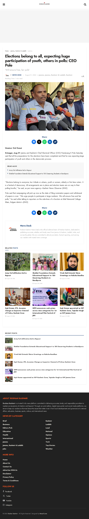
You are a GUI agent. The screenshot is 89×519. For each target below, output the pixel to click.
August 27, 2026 (65, 278)
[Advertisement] (44, 26)
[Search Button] (85, 4)
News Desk (16, 75)
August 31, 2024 (30, 75)
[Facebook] (34, 142)
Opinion (49, 435)
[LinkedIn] (50, 142)
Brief (5, 421)
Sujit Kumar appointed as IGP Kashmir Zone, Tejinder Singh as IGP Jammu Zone (72, 310)
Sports (48, 438)
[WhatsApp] (44, 142)
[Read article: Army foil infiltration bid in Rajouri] (17, 262)
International (8, 438)
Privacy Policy (8, 477)
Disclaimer (7, 473)
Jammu (30, 51)
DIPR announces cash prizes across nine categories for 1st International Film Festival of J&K (45, 312)
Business (6, 424)
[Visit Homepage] (44, 4)
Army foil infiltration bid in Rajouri (20, 170)
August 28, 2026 (10, 278)
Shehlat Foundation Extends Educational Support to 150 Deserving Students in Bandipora (38, 173)
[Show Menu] (4, 4)
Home (7, 51)
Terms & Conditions (11, 480)
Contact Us (7, 466)
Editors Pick (7, 428)
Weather (49, 449)
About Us (6, 463)
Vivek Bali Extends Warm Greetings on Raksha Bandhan (72, 274)
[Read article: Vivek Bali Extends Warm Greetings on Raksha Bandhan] (72, 262)
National (49, 431)
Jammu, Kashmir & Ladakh (18, 51)
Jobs (4, 449)
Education (7, 431)
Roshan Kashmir (13, 514)
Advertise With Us (10, 470)
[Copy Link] (55, 142)
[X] (39, 142)
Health (5, 435)
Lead (48, 428)
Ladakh (48, 424)
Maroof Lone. (43, 514)
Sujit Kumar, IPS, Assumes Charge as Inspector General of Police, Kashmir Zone (17, 310)
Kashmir (69, 75)
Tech (48, 442)
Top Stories (50, 445)
